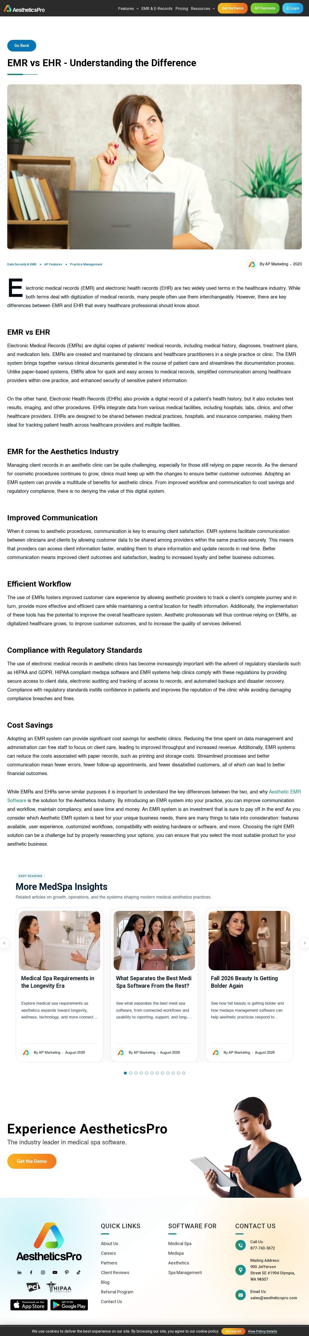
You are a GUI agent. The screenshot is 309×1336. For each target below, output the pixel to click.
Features (126, 8)
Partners (109, 1262)
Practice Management (86, 264)
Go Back (21, 45)
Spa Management (185, 1272)
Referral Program (117, 1291)
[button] (125, 1073)
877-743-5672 (262, 1248)
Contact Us (111, 1301)
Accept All (233, 1331)
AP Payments (265, 8)
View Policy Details (262, 1331)
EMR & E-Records (157, 8)
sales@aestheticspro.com (273, 1298)
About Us (109, 1243)
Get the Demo (233, 8)
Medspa (176, 1253)
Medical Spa (179, 1243)
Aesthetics (178, 1262)
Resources (200, 8)
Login (294, 8)
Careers (108, 1253)
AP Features (53, 264)
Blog (105, 1282)
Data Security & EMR (21, 264)
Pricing (182, 8)
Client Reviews (115, 1272)
